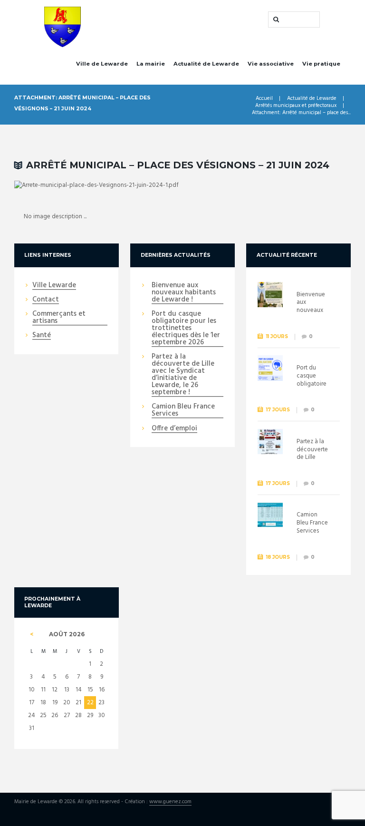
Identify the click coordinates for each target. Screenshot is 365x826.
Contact (45, 300)
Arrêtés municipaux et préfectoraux (295, 105)
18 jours (278, 557)
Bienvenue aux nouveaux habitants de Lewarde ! (184, 293)
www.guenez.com (170, 802)
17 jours (278, 410)
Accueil (264, 98)
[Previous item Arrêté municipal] (98, 185)
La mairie (150, 63)
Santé (41, 336)
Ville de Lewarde (102, 63)
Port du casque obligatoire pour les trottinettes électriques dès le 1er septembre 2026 (186, 329)
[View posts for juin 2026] (31, 634)
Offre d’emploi (174, 429)
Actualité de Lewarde (206, 63)
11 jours (277, 336)
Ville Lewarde (54, 286)
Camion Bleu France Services (183, 410)
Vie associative (271, 63)
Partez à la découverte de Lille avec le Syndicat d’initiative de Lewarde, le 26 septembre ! (183, 375)
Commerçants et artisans (59, 318)
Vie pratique (321, 63)
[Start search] (275, 19)
